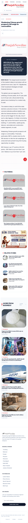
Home (6, 1)
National (18, 1)
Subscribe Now (14, 504)
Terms (14, 519)
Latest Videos (6, 476)
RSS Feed (5, 485)
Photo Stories (6, 479)
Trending (12, 1)
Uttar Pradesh (6, 465)
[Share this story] (2, 33)
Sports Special (6, 481)
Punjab (24, 1)
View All (21, 304)
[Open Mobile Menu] (2, 2)
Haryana (5, 456)
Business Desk (6, 483)
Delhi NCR (5, 463)
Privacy (8, 519)
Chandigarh (6, 461)
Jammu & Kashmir (7, 468)
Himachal (5, 458)
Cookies (20, 519)
